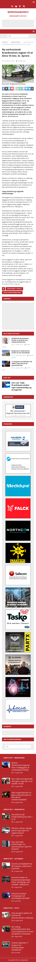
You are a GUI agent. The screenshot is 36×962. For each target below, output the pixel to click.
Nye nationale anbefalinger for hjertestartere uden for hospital (22, 845)
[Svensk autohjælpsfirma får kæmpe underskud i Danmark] (6, 866)
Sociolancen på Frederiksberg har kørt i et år (22, 816)
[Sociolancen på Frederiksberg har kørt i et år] (6, 816)
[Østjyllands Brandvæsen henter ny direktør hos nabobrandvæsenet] (6, 341)
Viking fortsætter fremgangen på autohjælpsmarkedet (21, 895)
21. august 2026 (18, 835)
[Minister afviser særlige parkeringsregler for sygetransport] (6, 830)
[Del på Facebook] (3, 88)
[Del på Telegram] (26, 88)
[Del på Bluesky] (29, 88)
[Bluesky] (16, 6)
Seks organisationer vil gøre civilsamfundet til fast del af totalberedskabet (21, 796)
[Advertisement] (19, 23)
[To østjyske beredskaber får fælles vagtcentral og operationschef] (6, 364)
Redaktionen (22, 61)
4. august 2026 (17, 936)
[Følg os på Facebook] (20, 6)
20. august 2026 (18, 851)
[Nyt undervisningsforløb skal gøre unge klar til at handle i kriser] (6, 781)
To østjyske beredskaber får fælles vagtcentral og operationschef (22, 363)
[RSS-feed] (12, 6)
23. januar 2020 (18, 368)
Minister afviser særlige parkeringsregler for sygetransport (22, 830)
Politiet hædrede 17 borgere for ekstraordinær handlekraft (20, 946)
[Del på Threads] (32, 88)
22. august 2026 (18, 822)
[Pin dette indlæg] (12, 88)
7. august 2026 (17, 887)
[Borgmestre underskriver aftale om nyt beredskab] (6, 353)
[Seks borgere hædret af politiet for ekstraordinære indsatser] (6, 915)
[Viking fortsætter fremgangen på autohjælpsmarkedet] (6, 895)
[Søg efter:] (18, 36)
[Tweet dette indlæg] (6, 88)
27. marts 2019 (18, 344)
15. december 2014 (19, 355)
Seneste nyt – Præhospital (14, 809)
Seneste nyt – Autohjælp (13, 859)
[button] (33, 2)
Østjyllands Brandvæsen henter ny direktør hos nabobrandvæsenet (20, 340)
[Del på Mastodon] (23, 88)
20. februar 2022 (9, 61)
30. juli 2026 (16, 952)
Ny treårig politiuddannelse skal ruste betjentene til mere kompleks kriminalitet (22, 930)
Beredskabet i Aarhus (14, 289)
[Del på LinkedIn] (9, 88)
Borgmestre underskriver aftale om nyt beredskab (21, 352)
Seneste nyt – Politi (11, 908)
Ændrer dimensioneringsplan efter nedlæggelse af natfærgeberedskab (21, 766)
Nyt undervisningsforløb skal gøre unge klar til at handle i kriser (22, 781)
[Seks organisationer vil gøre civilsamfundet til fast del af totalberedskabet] (6, 794)
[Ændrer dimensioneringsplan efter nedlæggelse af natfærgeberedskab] (6, 765)
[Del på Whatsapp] (20, 88)
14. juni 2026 (17, 901)
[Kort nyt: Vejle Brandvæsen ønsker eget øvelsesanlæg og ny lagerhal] (6, 385)
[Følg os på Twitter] (24, 6)
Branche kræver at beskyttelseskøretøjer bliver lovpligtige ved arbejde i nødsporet (21, 881)
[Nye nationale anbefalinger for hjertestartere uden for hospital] (6, 844)
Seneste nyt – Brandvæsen (14, 758)
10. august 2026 (18, 871)
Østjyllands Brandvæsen (12, 292)
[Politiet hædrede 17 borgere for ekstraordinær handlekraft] (6, 945)
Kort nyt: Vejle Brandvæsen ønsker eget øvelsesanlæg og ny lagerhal (22, 386)
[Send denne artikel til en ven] (15, 88)
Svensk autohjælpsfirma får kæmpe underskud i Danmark (22, 866)
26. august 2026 (18, 802)
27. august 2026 (18, 773)
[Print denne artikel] (17, 88)
